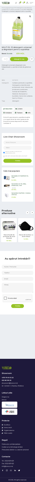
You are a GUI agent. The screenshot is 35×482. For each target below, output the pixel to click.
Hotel (22, 87)
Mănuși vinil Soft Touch (14, 235)
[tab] (8, 109)
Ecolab (9, 53)
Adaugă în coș (19, 59)
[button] (27, 212)
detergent (15, 101)
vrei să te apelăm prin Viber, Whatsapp (16, 156)
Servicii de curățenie (25, 96)
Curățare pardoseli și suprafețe (17, 9)
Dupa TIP (13, 7)
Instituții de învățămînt (19, 91)
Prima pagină (6, 7)
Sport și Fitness (17, 98)
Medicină (15, 94)
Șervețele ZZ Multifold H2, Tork (19, 176)
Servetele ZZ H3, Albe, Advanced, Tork (18, 184)
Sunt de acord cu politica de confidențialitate (13, 152)
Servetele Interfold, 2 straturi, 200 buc (21, 193)
